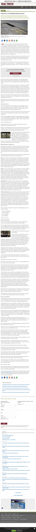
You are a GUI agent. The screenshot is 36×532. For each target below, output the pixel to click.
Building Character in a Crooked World (8, 439)
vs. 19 (19, 354)
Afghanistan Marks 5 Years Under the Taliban (10, 468)
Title (1, 403)
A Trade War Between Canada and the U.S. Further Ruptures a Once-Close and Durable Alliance (15, 457)
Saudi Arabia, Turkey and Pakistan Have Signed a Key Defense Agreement (14, 477)
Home (2, 513)
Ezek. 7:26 (23, 331)
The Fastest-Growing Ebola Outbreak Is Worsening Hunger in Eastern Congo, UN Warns (15, 490)
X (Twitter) (18, 517)
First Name (2, 406)
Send (4, 423)
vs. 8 (9, 362)
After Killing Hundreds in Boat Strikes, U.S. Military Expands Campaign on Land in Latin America (16, 463)
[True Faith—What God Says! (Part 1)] (18, 504)
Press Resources (9, 517)
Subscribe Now (15, 73)
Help (17, 513)
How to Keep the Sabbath (6, 436)
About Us (5, 513)
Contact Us (10, 513)
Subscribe (14, 513)
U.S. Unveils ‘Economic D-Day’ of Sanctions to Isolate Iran (11, 458)
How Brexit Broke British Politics (7, 435)
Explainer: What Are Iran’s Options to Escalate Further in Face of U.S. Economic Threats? (15, 451)
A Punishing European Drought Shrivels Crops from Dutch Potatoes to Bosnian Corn (16, 470)
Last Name (2, 409)
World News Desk (7, 515)
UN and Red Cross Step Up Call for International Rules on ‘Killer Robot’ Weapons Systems (15, 447)
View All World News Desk (18, 495)
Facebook (14, 517)
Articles (2, 515)
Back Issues (21, 515)
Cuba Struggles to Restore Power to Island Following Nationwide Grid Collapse (14, 386)
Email (1, 412)
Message (19, 404)
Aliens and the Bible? (5, 438)
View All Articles (18, 492)
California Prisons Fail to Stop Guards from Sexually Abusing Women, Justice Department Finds (15, 467)
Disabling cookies (19, 530)
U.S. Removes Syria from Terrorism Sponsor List (10, 453)
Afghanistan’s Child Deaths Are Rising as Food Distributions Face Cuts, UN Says (15, 483)
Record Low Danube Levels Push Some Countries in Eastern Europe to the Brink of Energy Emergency (16, 487)
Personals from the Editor (15, 515)
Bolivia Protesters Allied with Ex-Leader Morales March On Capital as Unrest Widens (15, 392)
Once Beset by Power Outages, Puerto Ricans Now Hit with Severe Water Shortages (15, 388)
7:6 (19, 343)
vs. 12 (14, 349)
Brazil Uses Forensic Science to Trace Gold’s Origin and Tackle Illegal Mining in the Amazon (16, 480)
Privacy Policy (3, 517)
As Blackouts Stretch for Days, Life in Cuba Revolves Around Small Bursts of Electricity (16, 384)
